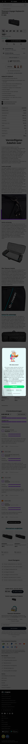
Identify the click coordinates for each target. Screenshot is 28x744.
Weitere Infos (19, 390)
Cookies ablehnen (10, 390)
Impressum (10, 393)
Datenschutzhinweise (16, 393)
